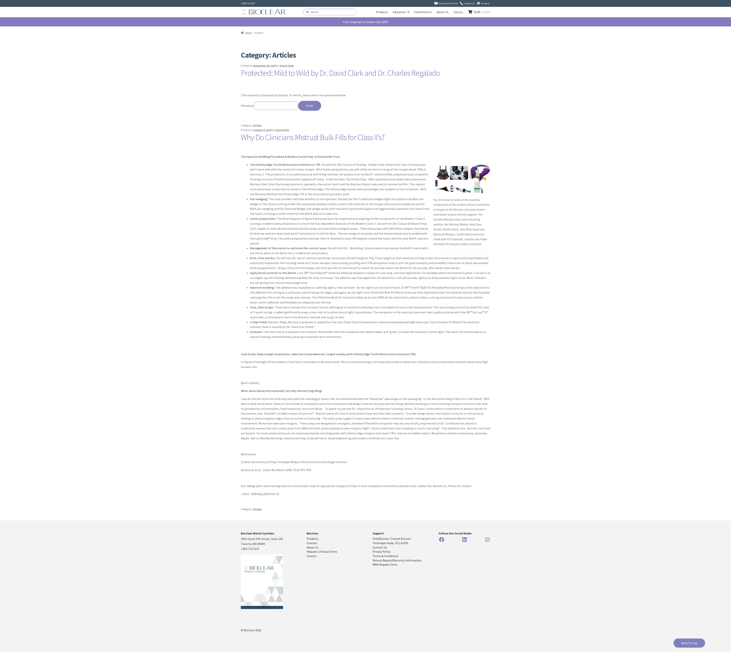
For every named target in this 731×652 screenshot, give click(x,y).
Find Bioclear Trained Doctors (392, 539)
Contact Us (469, 3)
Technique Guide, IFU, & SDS (390, 543)
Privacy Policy (381, 551)
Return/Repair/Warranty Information (397, 560)
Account (485, 3)
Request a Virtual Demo (322, 551)
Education (399, 12)
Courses (312, 543)
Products (382, 12)
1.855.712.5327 (248, 3)
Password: (247, 105)
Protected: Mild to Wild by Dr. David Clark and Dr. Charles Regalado (340, 73)
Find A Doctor (423, 12)
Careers (312, 556)
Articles (257, 125)
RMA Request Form (385, 564)
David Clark (287, 65)
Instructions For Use (448, 3)
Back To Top (689, 643)
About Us (442, 12)
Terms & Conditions (385, 556)
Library (458, 12)
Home (248, 32)
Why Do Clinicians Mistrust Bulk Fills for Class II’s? (313, 137)
